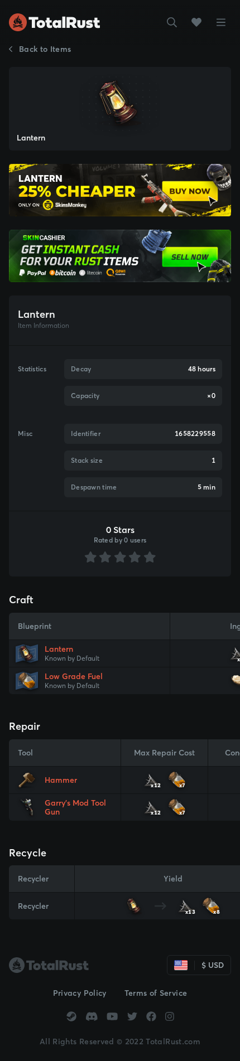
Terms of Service (156, 993)
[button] (172, 22)
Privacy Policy (80, 993)
